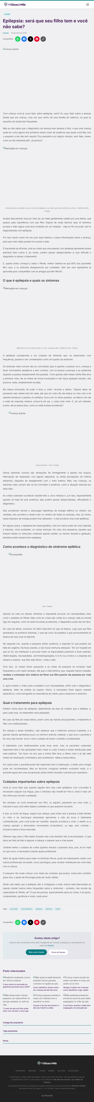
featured (49, 909)
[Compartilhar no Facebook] (24, 39)
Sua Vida (61, 1071)
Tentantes (20, 1071)
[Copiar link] (43, 39)
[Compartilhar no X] (30, 39)
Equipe (6, 33)
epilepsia (39, 909)
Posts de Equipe (58, 952)
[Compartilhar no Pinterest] (37, 39)
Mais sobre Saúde (36, 952)
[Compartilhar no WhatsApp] (17, 39)
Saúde (7, 14)
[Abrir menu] (87, 4)
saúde (57, 909)
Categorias (73, 1071)
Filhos (42, 1071)
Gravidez (32, 1071)
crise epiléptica (26, 909)
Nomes (51, 1071)
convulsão (14, 909)
